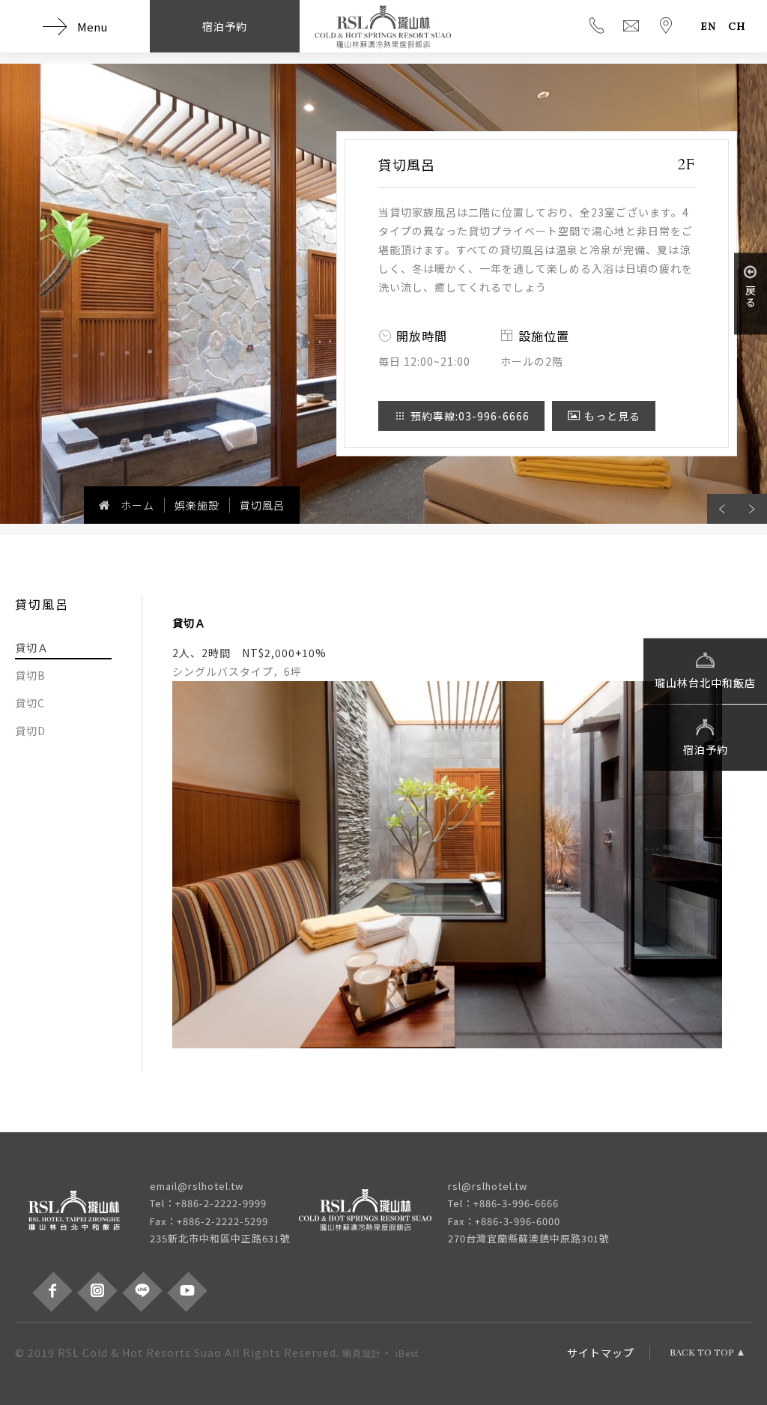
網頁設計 (361, 1353)
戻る (750, 296)
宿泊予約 (705, 748)
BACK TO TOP (702, 1353)
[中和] (82, 1212)
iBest (407, 1353)
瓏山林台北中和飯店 (705, 681)
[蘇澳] (373, 1212)
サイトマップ (600, 1352)
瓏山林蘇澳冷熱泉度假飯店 (383, 26)
